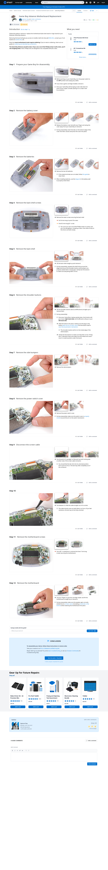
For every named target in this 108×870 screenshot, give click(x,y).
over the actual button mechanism (68, 327)
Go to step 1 (25, 29)
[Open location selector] (90, 2)
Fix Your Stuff (18, 2)
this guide (85, 174)
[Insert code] (17, 750)
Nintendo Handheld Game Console (44, 10)
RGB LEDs (51, 38)
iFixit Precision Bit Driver (81, 38)
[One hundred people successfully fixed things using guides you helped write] (89, 726)
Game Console (17, 10)
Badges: (93, 723)
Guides (79, 10)
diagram (77, 179)
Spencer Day (25, 19)
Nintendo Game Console (29, 10)
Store (36, 2)
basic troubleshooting (54, 651)
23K (86, 20)
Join (98, 2)
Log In (103, 2)
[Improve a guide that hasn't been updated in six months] (92, 726)
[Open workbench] (86, 2)
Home (10, 10)
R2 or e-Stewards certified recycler (49, 648)
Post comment (92, 764)
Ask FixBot (80, 102)
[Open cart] (94, 2)
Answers (85, 10)
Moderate (24, 24)
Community (29, 2)
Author (14, 720)
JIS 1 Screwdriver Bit (79, 48)
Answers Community (73, 651)
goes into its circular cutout (70, 325)
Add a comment (91, 108)
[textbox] (54, 756)
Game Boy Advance (59, 10)
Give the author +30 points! (55, 658)
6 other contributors (36, 19)
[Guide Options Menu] (97, 10)
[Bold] (12, 750)
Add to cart (92, 44)
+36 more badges (92, 728)
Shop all (11, 675)
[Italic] (15, 750)
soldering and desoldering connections (25, 44)
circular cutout (69, 604)
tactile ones (19, 39)
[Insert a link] (20, 750)
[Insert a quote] (22, 750)
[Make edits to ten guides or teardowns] (95, 726)
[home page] (8, 2)
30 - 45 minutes (15, 24)
